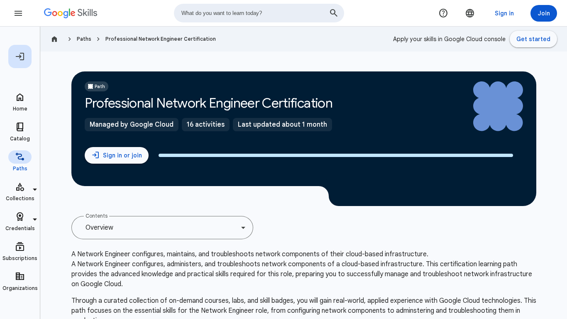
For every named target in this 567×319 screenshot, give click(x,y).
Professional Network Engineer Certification (160, 39)
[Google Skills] (70, 13)
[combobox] (259, 13)
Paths (84, 39)
